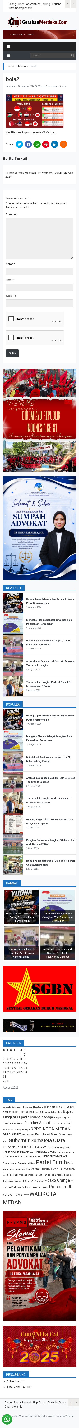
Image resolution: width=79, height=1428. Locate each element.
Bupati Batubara (22, 1112)
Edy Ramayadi (28, 1135)
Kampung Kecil (62, 1148)
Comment (12, 214)
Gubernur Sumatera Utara (37, 1140)
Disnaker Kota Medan (13, 1123)
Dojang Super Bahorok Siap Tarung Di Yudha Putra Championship (21, 917)
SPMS (26, 1195)
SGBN (20, 1195)
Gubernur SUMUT (18, 1147)
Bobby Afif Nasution (32, 1107)
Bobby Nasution (51, 1106)
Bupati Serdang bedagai (35, 1117)
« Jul (6, 1081)
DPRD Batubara (58, 1123)
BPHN (63, 1107)
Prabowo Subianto (21, 1187)
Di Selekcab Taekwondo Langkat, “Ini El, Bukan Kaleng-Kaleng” (21, 953)
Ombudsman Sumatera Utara (19, 1163)
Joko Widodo (44, 1147)
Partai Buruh (51, 1162)
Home (10, 66)
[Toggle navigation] (8, 46)
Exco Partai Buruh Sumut (51, 1134)
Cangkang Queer (62, 1117)
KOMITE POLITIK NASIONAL (18, 1152)
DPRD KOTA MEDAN (50, 1129)
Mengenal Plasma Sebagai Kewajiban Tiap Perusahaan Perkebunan (57, 917)
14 (18, 1063)
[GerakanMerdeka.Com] (38, 22)
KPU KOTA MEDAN (45, 1152)
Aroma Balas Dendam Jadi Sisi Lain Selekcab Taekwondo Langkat (57, 953)
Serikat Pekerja (10, 1195)
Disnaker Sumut (37, 1123)
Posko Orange (57, 1180)
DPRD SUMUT (12, 1134)
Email (10, 279)
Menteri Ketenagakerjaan (29, 1156)
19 (11, 1067)
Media (22, 66)
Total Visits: (14, 1387)
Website (11, 295)
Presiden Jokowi (41, 1187)
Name (10, 264)
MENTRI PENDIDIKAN (55, 1156)
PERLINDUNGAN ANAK (33, 1181)
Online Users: (15, 1381)
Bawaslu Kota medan (13, 1107)
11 (8, 1063)
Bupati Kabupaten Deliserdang (47, 1112)
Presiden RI (60, 1186)
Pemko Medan (19, 1175)
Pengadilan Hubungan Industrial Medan (45, 1175)
